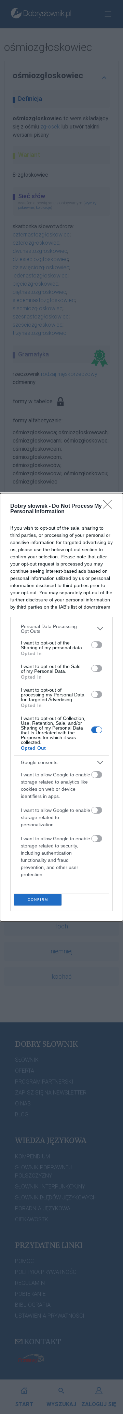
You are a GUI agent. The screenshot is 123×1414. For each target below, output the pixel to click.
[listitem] (61, 629)
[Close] (109, 506)
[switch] (96, 644)
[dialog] (61, 707)
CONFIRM (38, 899)
